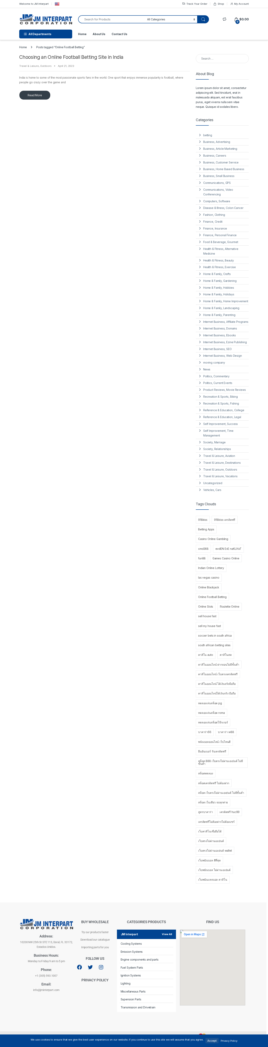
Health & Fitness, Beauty (218, 260)
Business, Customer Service (221, 162)
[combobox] (111, 19)
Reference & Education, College (223, 410)
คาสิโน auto (205, 654)
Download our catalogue (95, 939)
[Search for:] (222, 58)
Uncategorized (212, 483)
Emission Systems (132, 951)
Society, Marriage (214, 442)
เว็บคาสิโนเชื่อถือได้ (210, 831)
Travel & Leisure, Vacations (220, 476)
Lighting (125, 983)
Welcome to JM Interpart (34, 3)
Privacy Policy (229, 1040)
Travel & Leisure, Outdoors (35, 65)
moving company (214, 362)
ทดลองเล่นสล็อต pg (210, 703)
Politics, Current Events (217, 383)
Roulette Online (229, 606)
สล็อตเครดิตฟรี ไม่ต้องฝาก (213, 783)
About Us (99, 34)
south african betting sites (214, 645)
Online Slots (205, 606)
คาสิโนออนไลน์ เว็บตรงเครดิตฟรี (218, 674)
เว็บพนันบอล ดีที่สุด (209, 860)
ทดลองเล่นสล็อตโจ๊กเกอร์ (213, 722)
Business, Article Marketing (220, 148)
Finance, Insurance (215, 228)
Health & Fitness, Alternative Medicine (220, 251)
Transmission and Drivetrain (138, 1007)
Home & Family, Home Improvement (225, 301)
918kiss (202, 519)
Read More (35, 95)
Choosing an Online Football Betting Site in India (71, 57)
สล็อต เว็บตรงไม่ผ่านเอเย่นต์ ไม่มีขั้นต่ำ (221, 792)
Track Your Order (196, 3)
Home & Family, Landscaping (221, 308)
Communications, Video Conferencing (218, 192)
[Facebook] (80, 967)
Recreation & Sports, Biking (220, 396)
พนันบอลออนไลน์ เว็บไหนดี (214, 741)
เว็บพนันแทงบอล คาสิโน (212, 879)
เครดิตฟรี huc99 (230, 812)
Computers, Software (216, 201)
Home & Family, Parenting (219, 315)
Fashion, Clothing (214, 214)
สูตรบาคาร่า (205, 812)
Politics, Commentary (216, 376)
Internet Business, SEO (217, 349)
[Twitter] (90, 967)
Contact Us (119, 34)
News (206, 369)
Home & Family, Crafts (217, 274)
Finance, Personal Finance (220, 235)
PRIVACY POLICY (94, 980)
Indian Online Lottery (211, 568)
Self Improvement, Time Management (218, 433)
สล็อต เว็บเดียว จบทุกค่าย (213, 802)
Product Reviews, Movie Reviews (224, 389)
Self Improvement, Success (220, 424)
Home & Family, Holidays (218, 294)
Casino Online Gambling (213, 539)
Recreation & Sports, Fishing (221, 403)
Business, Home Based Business (223, 169)
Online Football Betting (212, 597)
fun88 (202, 558)
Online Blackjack (208, 587)
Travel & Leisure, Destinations (222, 462)
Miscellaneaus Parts (133, 991)
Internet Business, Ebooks (219, 335)
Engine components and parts (140, 959)
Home (82, 34)
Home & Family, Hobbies (218, 287)
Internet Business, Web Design (222, 355)
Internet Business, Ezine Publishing (225, 342)
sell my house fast (209, 626)
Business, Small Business (218, 176)
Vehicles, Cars (212, 490)
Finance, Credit (212, 221)
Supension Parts (131, 999)
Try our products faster (95, 932)
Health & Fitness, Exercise (219, 267)
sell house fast (207, 616)
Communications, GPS (217, 182)
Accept (211, 1040)
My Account (241, 3)
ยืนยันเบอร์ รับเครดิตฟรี (212, 751)
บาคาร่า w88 (226, 732)
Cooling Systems (131, 943)
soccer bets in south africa (215, 635)
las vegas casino (208, 577)
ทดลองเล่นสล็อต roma (211, 712)
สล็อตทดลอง (205, 773)
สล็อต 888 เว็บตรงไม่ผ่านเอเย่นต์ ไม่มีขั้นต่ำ (220, 762)
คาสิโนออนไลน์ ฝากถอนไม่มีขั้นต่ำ (218, 664)
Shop (221, 3)
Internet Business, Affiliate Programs (225, 321)
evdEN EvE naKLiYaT (228, 548)
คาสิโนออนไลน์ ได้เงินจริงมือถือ (217, 683)
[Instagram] (101, 967)
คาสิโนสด (226, 654)
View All (167, 934)
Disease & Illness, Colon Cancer (223, 208)
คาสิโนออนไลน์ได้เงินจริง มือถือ (217, 693)
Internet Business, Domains (220, 328)
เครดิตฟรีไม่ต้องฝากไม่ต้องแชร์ (216, 821)
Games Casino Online (225, 558)
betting (207, 135)
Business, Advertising (216, 141)
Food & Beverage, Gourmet (220, 242)
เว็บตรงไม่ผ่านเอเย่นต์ (211, 841)
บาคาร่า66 (204, 732)
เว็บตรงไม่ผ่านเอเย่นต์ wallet (215, 850)
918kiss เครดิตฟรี (224, 519)
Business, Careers (214, 155)
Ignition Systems (131, 975)
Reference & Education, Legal (222, 417)
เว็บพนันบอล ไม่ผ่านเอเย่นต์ (214, 870)
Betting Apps (206, 529)
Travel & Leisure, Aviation (219, 455)
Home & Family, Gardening (220, 280)
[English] (57, 4)
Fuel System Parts (132, 967)
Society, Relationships (217, 449)
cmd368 (203, 548)
